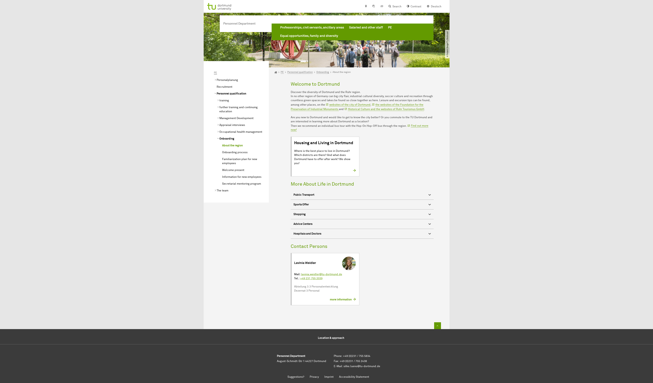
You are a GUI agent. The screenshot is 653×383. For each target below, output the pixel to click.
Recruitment (224, 86)
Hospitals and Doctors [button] (307, 233)
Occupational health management (240, 132)
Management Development (236, 118)
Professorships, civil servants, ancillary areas (312, 27)
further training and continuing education (238, 109)
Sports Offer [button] (301, 204)
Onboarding (226, 138)
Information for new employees (241, 177)
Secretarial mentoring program (241, 183)
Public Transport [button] (303, 194)
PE (390, 27)
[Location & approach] (365, 6)
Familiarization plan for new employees (239, 161)
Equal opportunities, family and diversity (309, 36)
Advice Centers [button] (302, 224)
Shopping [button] (299, 214)
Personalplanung (227, 80)
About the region (232, 145)
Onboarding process (235, 152)
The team (222, 190)
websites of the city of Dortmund (349, 104)
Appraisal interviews (232, 125)
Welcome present (233, 170)
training (224, 100)
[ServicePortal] (373, 6)
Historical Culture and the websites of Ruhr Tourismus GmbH (386, 109)
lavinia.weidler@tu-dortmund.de (321, 274)
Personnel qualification (231, 93)
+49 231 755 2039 (311, 278)
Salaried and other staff (366, 27)
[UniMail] (382, 6)
